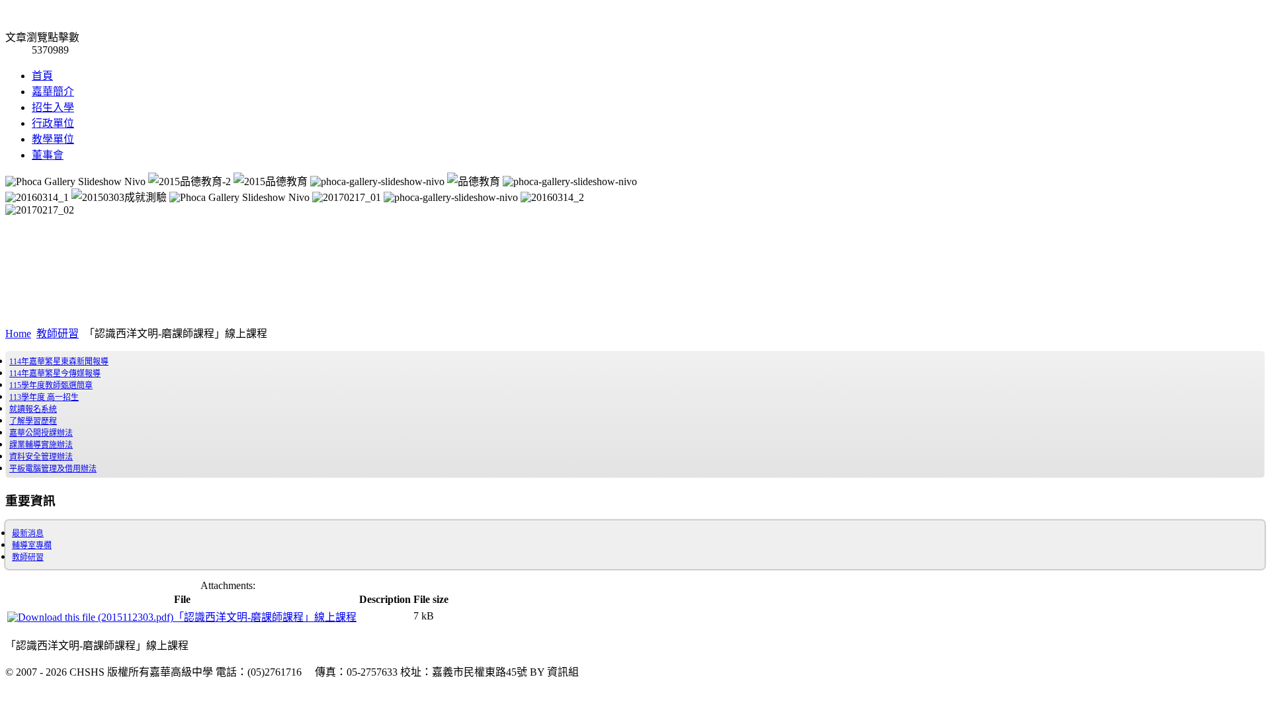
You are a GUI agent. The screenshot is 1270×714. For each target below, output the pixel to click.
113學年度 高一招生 (44, 397)
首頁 (42, 75)
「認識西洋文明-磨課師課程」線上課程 (265, 617)
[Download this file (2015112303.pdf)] (90, 617)
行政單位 (53, 123)
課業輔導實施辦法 (41, 445)
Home (18, 333)
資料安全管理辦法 (41, 456)
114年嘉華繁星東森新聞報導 (58, 361)
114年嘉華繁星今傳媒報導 (55, 373)
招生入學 (53, 107)
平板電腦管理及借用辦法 (53, 468)
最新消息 (28, 533)
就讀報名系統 (33, 409)
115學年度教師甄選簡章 (51, 385)
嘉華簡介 (53, 91)
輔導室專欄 (32, 545)
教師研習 (57, 333)
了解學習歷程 (33, 421)
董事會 (48, 155)
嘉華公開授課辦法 (41, 433)
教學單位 (53, 139)
